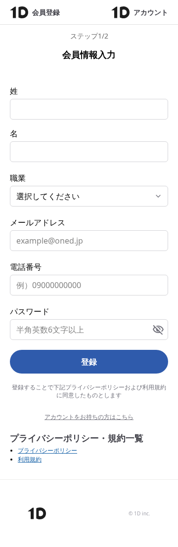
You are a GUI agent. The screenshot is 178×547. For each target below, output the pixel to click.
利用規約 (30, 459)
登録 (89, 361)
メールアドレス (37, 222)
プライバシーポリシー (47, 450)
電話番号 (26, 266)
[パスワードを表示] (158, 329)
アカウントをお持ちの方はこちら (89, 417)
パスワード (29, 311)
